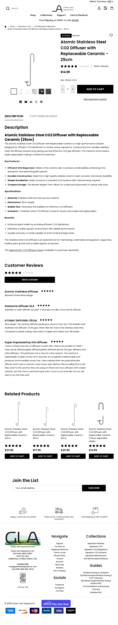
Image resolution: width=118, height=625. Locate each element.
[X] (36, 102)
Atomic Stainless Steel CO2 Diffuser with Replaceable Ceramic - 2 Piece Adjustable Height (100, 435)
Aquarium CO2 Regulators (95, 549)
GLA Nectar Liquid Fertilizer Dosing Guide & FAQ (96, 582)
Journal (59, 558)
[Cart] (111, 8)
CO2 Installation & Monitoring (96, 586)
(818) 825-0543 (27, 569)
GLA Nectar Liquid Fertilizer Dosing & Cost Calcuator (96, 576)
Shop (33, 15)
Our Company (59, 571)
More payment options (95, 99)
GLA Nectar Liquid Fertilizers (96, 558)
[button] (23, 539)
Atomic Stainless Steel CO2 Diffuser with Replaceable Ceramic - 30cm (44, 434)
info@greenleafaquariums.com (23, 566)
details (75, 20)
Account (59, 561)
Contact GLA (22, 564)
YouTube (60, 591)
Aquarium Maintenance (95, 555)
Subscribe (93, 488)
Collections (46, 15)
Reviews (59, 567)
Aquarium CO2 (96, 546)
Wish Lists (59, 564)
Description (14, 116)
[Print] (31, 102)
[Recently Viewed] (105, 8)
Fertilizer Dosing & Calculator (96, 572)
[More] (37, 15)
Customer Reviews (43, 116)
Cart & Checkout (79, 15)
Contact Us (60, 546)
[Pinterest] (41, 102)
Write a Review (101, 66)
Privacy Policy (59, 555)
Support (61, 15)
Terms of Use (60, 552)
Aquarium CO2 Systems (96, 552)
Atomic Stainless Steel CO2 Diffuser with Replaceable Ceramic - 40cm (16, 434)
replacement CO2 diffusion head (25, 250)
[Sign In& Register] (99, 8)
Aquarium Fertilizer (96, 543)
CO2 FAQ (96, 589)
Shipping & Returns (59, 549)
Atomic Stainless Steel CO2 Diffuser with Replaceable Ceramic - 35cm (72, 434)
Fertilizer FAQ (96, 592)
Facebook (59, 585)
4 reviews (84, 66)
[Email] (26, 102)
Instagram (59, 588)
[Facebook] (20, 102)
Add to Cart (95, 89)
